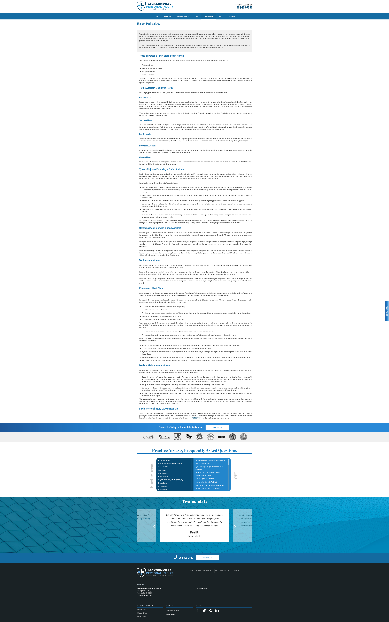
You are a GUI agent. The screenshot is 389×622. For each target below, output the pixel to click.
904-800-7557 (244, 7)
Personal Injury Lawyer (157, 408)
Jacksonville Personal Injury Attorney (149, 588)
